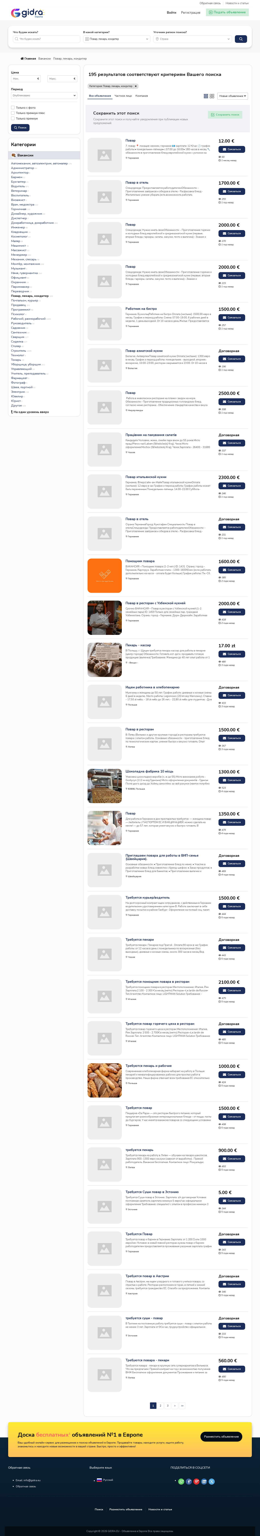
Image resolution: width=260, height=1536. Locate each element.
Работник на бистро (141, 309)
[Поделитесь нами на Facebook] (189, 1482)
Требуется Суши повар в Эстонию (152, 1192)
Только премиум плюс (30, 113)
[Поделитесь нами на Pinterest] (196, 1482)
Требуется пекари (140, 939)
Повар (131, 140)
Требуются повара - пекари (147, 1360)
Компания (142, 96)
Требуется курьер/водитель (148, 897)
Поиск (99, 1509)
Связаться (234, 149)
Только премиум (27, 118)
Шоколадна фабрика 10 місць (149, 771)
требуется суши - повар (144, 1318)
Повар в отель (137, 182)
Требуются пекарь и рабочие (149, 1066)
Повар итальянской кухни (146, 477)
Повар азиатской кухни (144, 351)
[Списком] (206, 96)
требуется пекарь (139, 1150)
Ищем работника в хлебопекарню (152, 687)
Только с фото (26, 107)
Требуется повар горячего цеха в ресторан (160, 1024)
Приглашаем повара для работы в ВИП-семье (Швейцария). (162, 857)
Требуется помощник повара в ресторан (157, 982)
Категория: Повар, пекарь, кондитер (110, 86)
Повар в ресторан (140, 729)
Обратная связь (210, 3)
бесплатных (53, 1435)
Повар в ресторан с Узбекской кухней (155, 603)
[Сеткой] (212, 96)
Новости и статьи (237, 3)
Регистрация (190, 12)
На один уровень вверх (31, 412)
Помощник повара (140, 561)
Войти (171, 12)
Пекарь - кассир (138, 645)
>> (182, 1406)
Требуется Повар (139, 1234)
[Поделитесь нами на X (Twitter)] (212, 1482)
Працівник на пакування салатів (151, 435)
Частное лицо (123, 96)
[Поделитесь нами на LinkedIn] (204, 1482)
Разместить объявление (221, 1437)
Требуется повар (139, 1108)
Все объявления (100, 96)
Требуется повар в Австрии (147, 1276)
